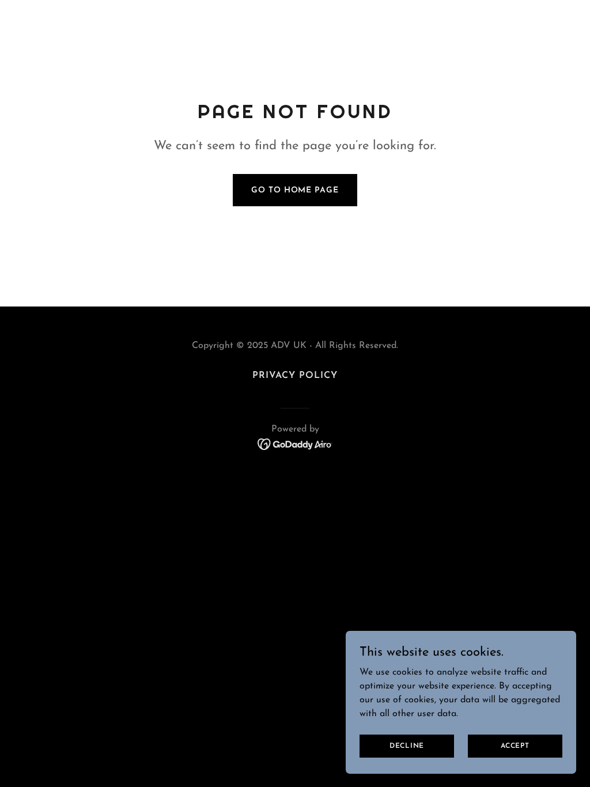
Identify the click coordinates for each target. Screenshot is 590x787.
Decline (406, 745)
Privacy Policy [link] (295, 375)
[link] (295, 443)
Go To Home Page (294, 190)
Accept (515, 745)
